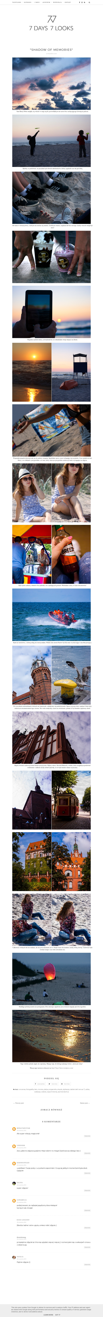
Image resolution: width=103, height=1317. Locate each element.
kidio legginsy (23, 1220)
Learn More (48, 1315)
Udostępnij (41, 1084)
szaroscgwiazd (23, 1163)
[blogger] (84, 2)
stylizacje (66, 1089)
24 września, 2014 (21, 1202)
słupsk (59, 1089)
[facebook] (79, 2)
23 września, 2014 (21, 1147)
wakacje (37, 1092)
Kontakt (68, 2)
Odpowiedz (87, 1136)
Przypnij (67, 1084)
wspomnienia (52, 1092)
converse (22, 1089)
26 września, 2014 (21, 1239)
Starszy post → (85, 1103)
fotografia (30, 1089)
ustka (87, 1089)
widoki (43, 1092)
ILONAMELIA (22, 1200)
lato (35, 1089)
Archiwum (46, 2)
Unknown (21, 1145)
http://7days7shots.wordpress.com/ (62, 1068)
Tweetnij (54, 1084)
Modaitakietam (23, 1128)
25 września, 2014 (21, 1222)
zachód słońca (63, 1092)
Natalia (20, 1257)
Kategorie (27, 2)
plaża (46, 1089)
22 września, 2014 (21, 1130)
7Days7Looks (16, 2)
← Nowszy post (18, 1103)
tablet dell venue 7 (77, 1089)
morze (40, 1089)
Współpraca (57, 2)
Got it (57, 1315)
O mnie (37, 2)
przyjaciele (52, 1089)
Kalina (20, 1183)
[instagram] (81, 2)
